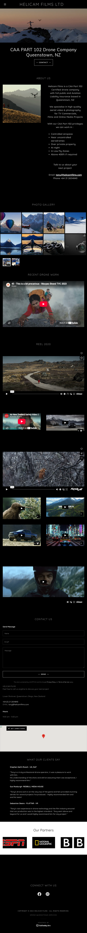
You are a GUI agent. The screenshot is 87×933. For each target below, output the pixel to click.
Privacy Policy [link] (51, 682)
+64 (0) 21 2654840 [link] (10, 702)
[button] (5, 4)
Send (43, 674)
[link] (42, 5)
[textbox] (43, 633)
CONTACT (43, 62)
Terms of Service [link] (64, 682)
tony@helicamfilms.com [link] (19, 704)
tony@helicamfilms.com (69, 174)
